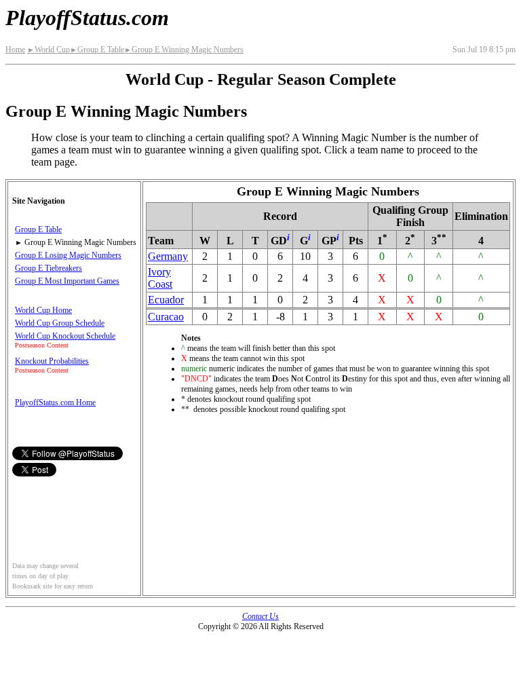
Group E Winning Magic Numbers (184, 49)
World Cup (48, 49)
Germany (168, 256)
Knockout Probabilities (52, 361)
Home (15, 49)
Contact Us (260, 616)
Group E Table (97, 49)
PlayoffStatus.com (87, 17)
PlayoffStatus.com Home (55, 402)
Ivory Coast (160, 278)
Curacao (166, 316)
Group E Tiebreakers (48, 268)
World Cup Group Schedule (59, 323)
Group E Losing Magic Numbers (68, 255)
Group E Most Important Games (67, 281)
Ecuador (166, 299)
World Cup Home (43, 310)
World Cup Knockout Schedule (65, 336)
